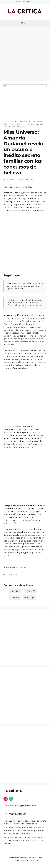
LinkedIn (15, 597)
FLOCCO (27, 858)
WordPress (27, 860)
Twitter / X (30, 591)
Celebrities (12, 574)
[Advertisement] (25, 52)
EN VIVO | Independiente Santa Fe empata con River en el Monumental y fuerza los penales (24, 840)
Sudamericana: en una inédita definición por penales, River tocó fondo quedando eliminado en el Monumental (23, 831)
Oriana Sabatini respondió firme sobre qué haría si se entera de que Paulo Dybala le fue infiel (25, 286)
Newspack (15, 860)
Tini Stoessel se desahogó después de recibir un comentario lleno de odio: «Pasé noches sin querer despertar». (25, 302)
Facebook (16, 591)
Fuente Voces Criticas (15, 567)
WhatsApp (29, 597)
